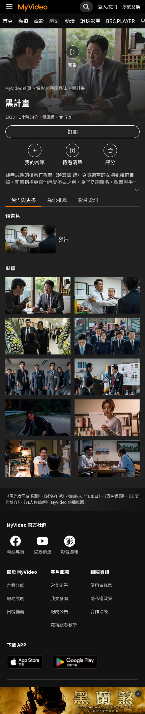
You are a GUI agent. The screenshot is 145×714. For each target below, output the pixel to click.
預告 (63, 239)
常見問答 (59, 585)
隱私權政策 (101, 598)
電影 (39, 20)
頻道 (23, 20)
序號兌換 (131, 6)
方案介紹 (15, 585)
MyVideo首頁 (18, 88)
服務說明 (15, 598)
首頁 (8, 20)
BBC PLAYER (120, 20)
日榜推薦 (15, 611)
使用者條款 (101, 585)
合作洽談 (99, 611)
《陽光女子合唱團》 (22, 496)
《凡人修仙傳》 (37, 502)
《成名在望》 (54, 496)
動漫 (70, 20)
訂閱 (72, 131)
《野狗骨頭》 (115, 496)
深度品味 (58, 88)
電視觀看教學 (64, 624)
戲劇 (54, 20)
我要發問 (59, 598)
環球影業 (90, 20)
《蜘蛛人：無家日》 (84, 496)
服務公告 (59, 611)
